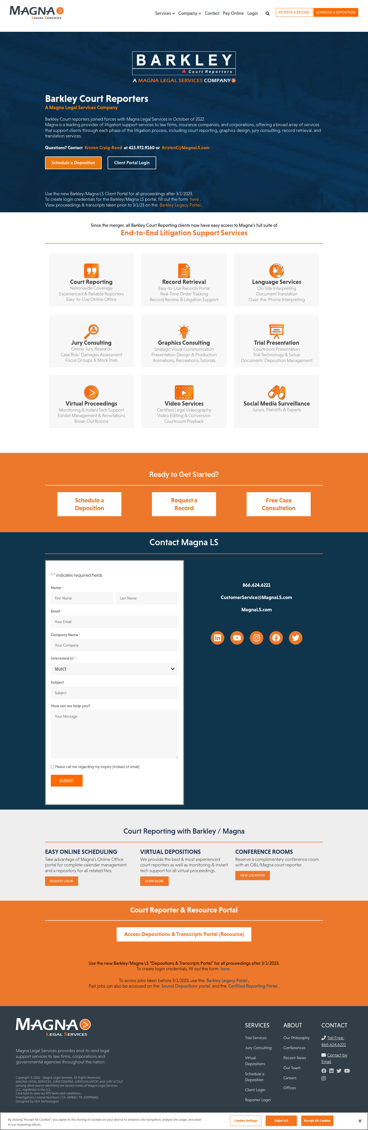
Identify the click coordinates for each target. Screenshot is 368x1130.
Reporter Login (258, 1099)
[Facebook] (323, 1071)
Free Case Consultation (279, 504)
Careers (289, 1077)
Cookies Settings (245, 1120)
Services (163, 13)
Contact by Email (334, 1058)
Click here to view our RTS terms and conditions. (48, 1093)
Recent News (294, 1057)
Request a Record (184, 504)
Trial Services (256, 1037)
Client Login (255, 1089)
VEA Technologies (46, 1101)
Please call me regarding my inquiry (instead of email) (97, 767)
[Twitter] (338, 1071)
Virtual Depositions (255, 1060)
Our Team (291, 1067)
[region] (184, 1121)
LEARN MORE (154, 881)
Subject (57, 682)
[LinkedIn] (331, 1071)
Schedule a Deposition (335, 12)
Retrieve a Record (294, 12)
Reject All (281, 1120)
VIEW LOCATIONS (252, 875)
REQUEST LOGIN (61, 881)
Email (56, 611)
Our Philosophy (296, 1037)
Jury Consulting (258, 1047)
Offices (289, 1087)
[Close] (359, 1120)
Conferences (294, 1047)
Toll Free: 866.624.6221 (333, 1041)
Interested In (63, 658)
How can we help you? (70, 705)
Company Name (65, 634)
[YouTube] (347, 1071)
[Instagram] (323, 1078)
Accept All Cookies (317, 1120)
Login (252, 13)
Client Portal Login (132, 162)
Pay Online (233, 13)
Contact (212, 13)
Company (187, 13)
